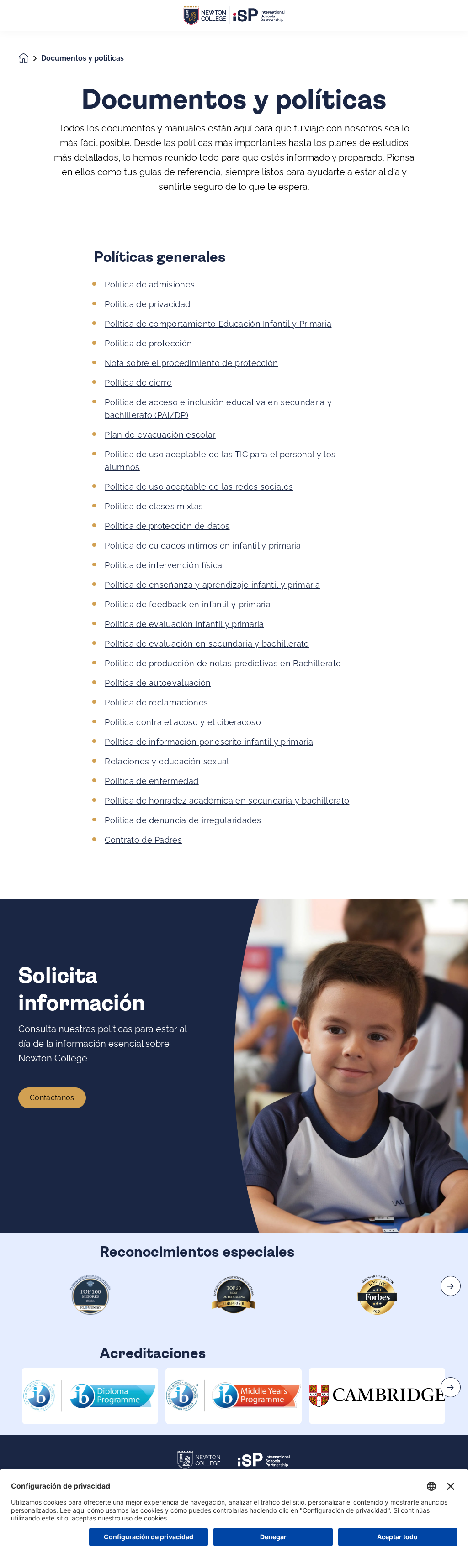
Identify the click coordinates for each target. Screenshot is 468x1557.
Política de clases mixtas (154, 506)
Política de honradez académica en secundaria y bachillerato (227, 800)
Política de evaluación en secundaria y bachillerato (207, 643)
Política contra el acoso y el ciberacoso (183, 722)
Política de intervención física (163, 565)
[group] (90, 1396)
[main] (234, 794)
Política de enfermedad (151, 781)
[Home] (234, 15)
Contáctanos (52, 1097)
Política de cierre (138, 382)
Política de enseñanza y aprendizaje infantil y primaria (212, 585)
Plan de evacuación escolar (160, 434)
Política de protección (148, 343)
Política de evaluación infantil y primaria (184, 624)
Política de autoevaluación (158, 683)
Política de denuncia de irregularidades (183, 820)
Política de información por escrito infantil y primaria (209, 742)
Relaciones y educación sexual (167, 761)
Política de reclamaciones (156, 702)
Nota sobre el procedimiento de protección (191, 363)
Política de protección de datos (167, 526)
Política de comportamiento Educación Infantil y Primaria (218, 324)
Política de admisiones (150, 284)
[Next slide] (451, 1286)
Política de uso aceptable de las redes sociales (199, 486)
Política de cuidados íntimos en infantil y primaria (203, 545)
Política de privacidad (147, 304)
